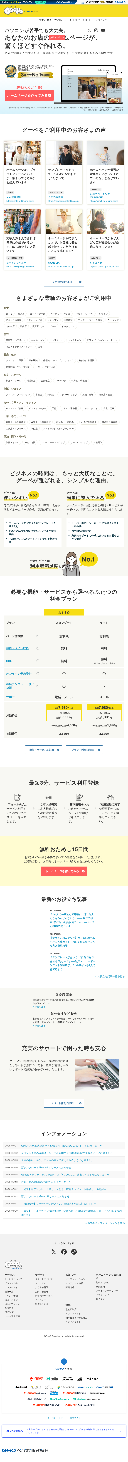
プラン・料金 (45, 19)
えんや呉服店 (13, 197)
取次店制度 (71, 1309)
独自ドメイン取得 (17, 648)
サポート (87, 19)
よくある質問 (41, 1287)
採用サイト (75, 1417)
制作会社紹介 (41, 1303)
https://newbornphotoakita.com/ (63, 200)
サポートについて (44, 1279)
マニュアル (40, 1283)
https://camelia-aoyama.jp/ (61, 266)
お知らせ (100, 19)
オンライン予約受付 (19, 673)
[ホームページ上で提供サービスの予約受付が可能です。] (37, 673)
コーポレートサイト (57, 1417)
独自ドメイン (11, 1299)
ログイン (43, 37)
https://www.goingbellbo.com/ (20, 266)
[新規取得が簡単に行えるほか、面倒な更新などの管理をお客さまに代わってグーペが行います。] (37, 648)
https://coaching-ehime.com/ (104, 200)
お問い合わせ (41, 1291)
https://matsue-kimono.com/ (20, 200)
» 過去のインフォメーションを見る (105, 1223)
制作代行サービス (44, 1295)
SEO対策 (9, 1312)
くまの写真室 (55, 197)
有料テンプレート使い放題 (20, 686)
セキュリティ (102, 1294)
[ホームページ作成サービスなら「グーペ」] (19, 11)
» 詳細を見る (39, 1006)
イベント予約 (11, 1295)
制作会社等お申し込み (76, 1317)
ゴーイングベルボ (16, 262)
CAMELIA (54, 262)
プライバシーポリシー (107, 1290)
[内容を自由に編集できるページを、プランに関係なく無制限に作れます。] (37, 636)
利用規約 (100, 1286)
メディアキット (73, 1321)
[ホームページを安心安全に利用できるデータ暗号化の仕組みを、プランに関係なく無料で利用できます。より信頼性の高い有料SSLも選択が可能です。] (37, 660)
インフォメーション (75, 1279)
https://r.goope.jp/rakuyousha (104, 266)
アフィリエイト (73, 1313)
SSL (9, 661)
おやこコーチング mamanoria (100, 195)
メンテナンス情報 (74, 1283)
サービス (73, 19)
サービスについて (13, 1279)
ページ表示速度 (12, 1316)
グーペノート (41, 1299)
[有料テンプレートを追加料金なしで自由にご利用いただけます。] (37, 686)
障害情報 (70, 1287)
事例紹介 (9, 1307)
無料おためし (56, 37)
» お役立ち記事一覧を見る (110, 976)
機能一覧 (9, 1291)
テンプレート (60, 19)
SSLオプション (12, 1303)
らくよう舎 (96, 262)
